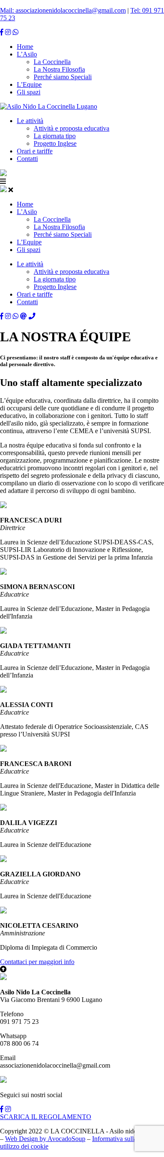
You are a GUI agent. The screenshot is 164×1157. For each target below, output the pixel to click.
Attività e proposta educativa (71, 128)
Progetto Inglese (55, 143)
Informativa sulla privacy (125, 1138)
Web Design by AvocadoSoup (45, 1138)
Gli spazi (28, 92)
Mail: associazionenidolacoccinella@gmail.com (63, 10)
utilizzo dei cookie (24, 1146)
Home (25, 46)
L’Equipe (29, 84)
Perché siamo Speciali (63, 76)
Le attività (30, 120)
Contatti (27, 158)
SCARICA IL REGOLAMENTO (45, 1116)
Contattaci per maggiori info (37, 961)
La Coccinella (52, 61)
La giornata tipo (55, 135)
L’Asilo (27, 54)
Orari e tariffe (35, 151)
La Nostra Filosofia (59, 69)
